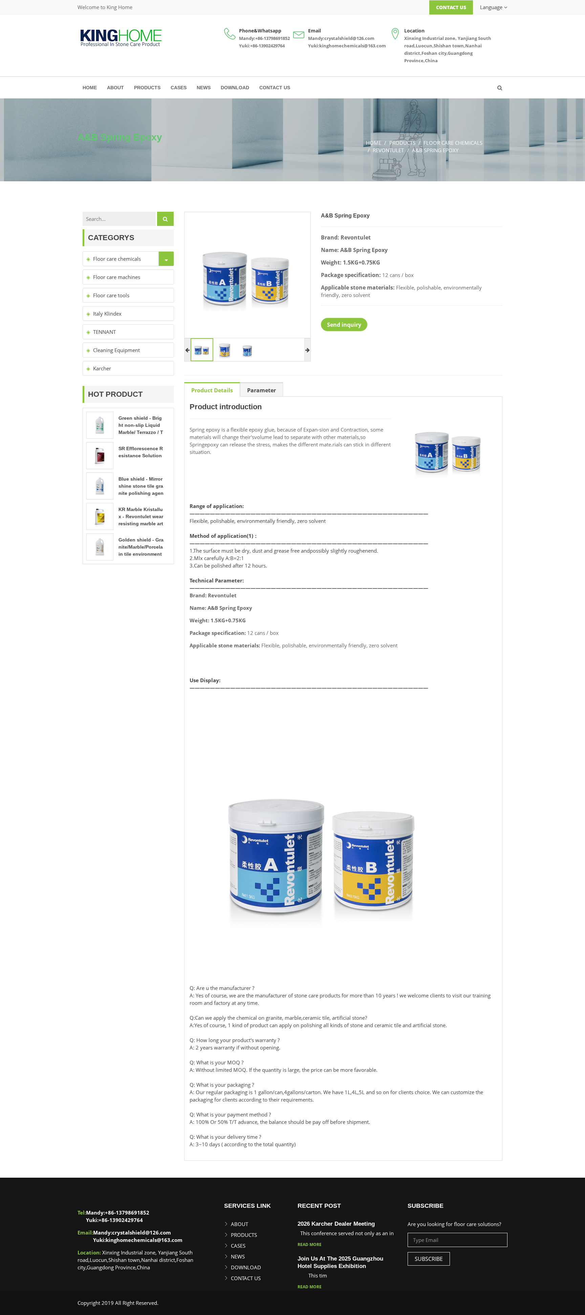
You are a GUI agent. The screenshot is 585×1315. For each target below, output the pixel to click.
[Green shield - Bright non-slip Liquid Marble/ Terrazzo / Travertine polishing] (99, 424)
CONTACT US (274, 87)
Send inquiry (344, 324)
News (204, 87)
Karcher (102, 368)
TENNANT (104, 331)
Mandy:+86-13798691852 (264, 38)
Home (90, 87)
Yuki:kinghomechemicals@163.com (347, 46)
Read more (310, 1244)
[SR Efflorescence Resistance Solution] (99, 455)
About (115, 87)
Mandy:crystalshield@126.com (341, 38)
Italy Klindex (107, 313)
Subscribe (429, 1259)
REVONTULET (388, 150)
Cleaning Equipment (116, 350)
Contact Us (451, 7)
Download (235, 87)
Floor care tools (111, 295)
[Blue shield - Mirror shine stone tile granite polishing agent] (99, 485)
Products (147, 87)
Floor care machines (116, 277)
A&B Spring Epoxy (435, 150)
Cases (179, 87)
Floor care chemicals (453, 142)
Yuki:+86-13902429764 (262, 46)
